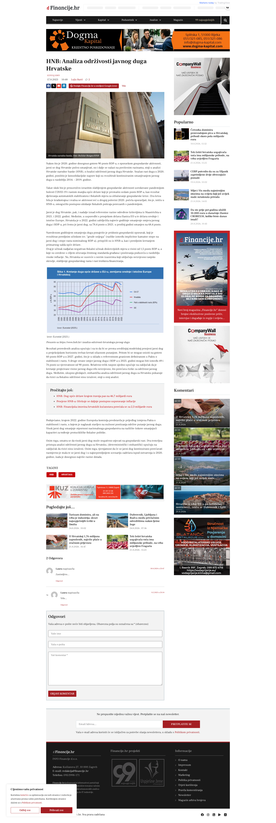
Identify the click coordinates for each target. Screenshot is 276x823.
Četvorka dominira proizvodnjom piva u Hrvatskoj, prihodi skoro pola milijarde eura (209, 134)
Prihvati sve (57, 810)
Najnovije (57, 20)
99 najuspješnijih (204, 20)
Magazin (178, 20)
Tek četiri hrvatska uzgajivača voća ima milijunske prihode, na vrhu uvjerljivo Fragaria (146, 541)
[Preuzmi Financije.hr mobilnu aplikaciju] (219, 815)
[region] (41, 800)
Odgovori (59, 581)
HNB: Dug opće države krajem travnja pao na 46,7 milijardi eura (94, 396)
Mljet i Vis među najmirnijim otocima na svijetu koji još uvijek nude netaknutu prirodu (210, 194)
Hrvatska (66, 474)
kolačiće (25, 795)
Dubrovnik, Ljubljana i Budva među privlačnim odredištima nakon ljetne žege (145, 519)
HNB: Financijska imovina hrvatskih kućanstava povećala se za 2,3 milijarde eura (104, 407)
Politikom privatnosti (32, 802)
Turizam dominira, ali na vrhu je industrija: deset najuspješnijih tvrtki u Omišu (84, 519)
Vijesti (78, 20)
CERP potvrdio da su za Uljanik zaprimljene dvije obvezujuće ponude (209, 174)
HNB (51, 474)
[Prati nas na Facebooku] (202, 815)
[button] (48, 86)
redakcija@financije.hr (75, 771)
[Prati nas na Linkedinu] (214, 815)
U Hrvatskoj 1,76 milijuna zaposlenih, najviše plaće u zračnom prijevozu (85, 540)
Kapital (102, 20)
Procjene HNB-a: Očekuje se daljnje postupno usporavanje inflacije (96, 401)
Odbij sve (25, 810)
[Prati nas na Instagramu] (208, 815)
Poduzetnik (128, 20)
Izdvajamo (53, 75)
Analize (154, 20)
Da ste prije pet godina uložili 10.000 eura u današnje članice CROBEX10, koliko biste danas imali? (209, 214)
